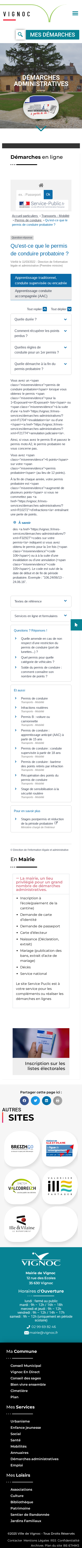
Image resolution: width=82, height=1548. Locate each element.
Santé (16, 1440)
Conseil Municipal (26, 1366)
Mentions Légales (36, 1540)
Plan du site (53, 1545)
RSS (53, 1540)
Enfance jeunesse (26, 1428)
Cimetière (19, 1391)
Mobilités (18, 1446)
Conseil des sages (26, 1378)
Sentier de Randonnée (30, 1515)
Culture (17, 1496)
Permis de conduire (28, 220)
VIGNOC (17, 14)
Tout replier (35, 309)
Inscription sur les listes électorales (45, 1066)
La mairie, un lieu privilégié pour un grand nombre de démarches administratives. (39, 884)
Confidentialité (68, 1540)
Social (16, 1434)
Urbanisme (20, 1421)
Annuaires (19, 1453)
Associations (21, 1490)
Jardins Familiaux (26, 1521)
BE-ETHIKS (71, 1545)
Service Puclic (39, 984)
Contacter (15, 1540)
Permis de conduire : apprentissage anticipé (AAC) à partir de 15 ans (42, 735)
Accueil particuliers (25, 216)
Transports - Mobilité (55, 216)
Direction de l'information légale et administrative (41, 849)
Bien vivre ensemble (28, 1385)
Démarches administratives (34, 1459)
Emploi (17, 1465)
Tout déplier (59, 309)
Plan (15, 1397)
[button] (75, 13)
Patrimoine (20, 1508)
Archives (37, 1545)
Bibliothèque (22, 1502)
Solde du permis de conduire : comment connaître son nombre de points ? (41, 672)
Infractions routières (34, 707)
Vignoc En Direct (25, 1372)
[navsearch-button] (20, 35)
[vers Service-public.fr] (42, 205)
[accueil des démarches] (41, 185)
